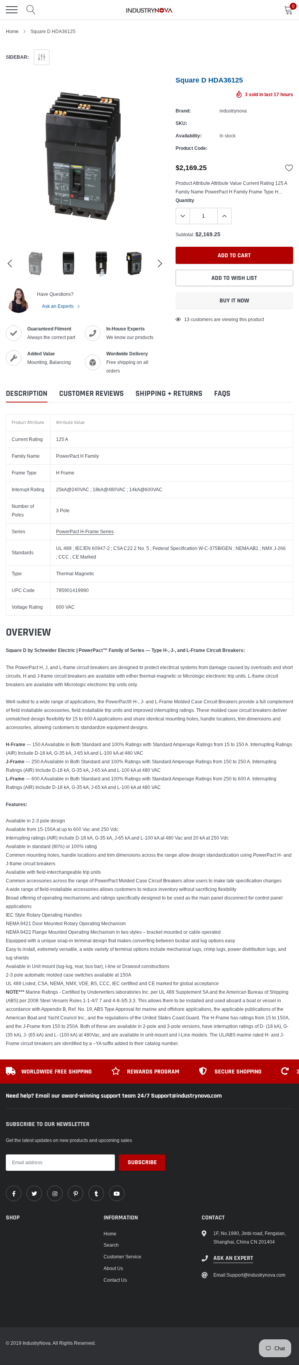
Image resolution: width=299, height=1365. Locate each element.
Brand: (183, 111)
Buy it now (234, 301)
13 (187, 319)
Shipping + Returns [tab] (168, 394)
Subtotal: (185, 234)
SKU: (181, 123)
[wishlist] (289, 168)
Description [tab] (26, 394)
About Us (113, 1268)
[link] (13, 1193)
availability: (189, 136)
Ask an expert (233, 1258)
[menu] (12, 10)
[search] (31, 9)
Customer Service (122, 1257)
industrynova (233, 111)
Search (111, 1245)
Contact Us (115, 1280)
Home (12, 31)
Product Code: (192, 148)
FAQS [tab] (222, 394)
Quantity (185, 200)
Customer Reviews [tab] (91, 394)
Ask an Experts (58, 306)
